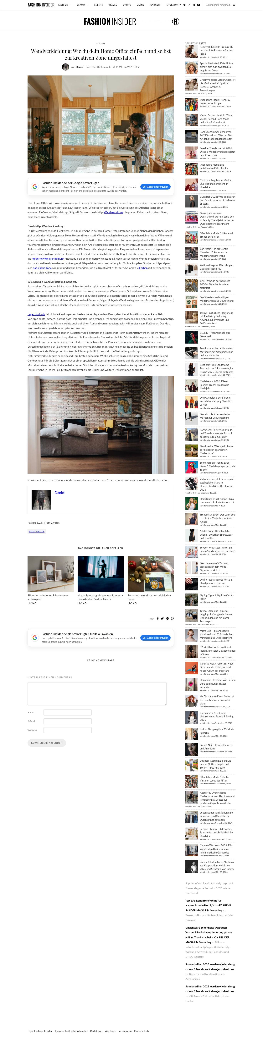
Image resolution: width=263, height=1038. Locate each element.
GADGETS (155, 5)
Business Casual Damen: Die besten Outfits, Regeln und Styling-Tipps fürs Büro (215, 764)
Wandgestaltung (113, 212)
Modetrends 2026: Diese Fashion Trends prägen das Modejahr (214, 385)
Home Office (36, 531)
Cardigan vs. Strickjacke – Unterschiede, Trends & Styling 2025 (217, 716)
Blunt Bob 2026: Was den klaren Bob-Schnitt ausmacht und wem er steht (217, 200)
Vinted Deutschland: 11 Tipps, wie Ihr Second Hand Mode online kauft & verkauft (216, 119)
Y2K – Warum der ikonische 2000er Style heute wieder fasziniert (215, 284)
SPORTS (127, 5)
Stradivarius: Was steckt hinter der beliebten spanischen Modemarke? (217, 450)
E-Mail (31, 721)
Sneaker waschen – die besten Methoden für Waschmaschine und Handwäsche (216, 352)
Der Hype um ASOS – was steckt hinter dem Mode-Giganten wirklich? (214, 567)
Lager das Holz (36, 314)
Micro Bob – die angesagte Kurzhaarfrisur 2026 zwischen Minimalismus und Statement (216, 634)
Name (31, 712)
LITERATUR (172, 5)
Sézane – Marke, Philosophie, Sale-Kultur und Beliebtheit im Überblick (216, 832)
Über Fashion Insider (40, 1031)
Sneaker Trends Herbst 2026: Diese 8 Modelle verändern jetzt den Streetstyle (217, 152)
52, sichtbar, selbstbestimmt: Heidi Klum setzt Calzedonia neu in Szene (217, 651)
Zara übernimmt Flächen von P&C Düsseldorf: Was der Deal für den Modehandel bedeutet (216, 135)
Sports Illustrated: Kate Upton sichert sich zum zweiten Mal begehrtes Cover (216, 67)
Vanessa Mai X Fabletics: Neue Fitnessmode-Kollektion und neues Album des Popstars (217, 667)
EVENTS (98, 5)
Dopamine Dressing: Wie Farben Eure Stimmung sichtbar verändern (217, 683)
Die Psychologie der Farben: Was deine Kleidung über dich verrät (216, 401)
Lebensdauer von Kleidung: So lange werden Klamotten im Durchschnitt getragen (216, 816)
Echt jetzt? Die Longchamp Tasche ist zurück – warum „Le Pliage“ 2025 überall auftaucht (216, 368)
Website (32, 730)
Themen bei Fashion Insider (71, 1031)
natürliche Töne (42, 267)
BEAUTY (81, 5)
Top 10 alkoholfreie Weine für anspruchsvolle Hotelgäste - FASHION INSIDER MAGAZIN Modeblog (208, 905)
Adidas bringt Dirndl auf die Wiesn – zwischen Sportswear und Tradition (216, 534)
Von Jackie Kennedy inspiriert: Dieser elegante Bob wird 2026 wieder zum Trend (209, 888)
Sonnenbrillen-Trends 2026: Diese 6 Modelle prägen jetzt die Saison (217, 466)
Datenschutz (141, 1031)
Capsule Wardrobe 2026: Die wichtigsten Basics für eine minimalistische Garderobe (216, 849)
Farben (143, 267)
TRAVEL (113, 5)
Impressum (125, 1031)
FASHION (63, 5)
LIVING (140, 5)
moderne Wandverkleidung (48, 258)
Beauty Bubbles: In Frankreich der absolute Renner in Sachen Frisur (216, 50)
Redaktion (96, 1031)
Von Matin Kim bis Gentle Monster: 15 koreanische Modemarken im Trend (214, 252)
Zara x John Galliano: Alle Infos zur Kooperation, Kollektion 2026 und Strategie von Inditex (217, 865)
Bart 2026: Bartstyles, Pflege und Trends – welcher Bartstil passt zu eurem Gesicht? (216, 433)
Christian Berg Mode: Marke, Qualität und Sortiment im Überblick (216, 184)
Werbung (110, 1031)
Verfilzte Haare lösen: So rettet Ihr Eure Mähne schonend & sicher (217, 700)
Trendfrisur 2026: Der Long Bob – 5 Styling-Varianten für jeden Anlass (217, 518)
